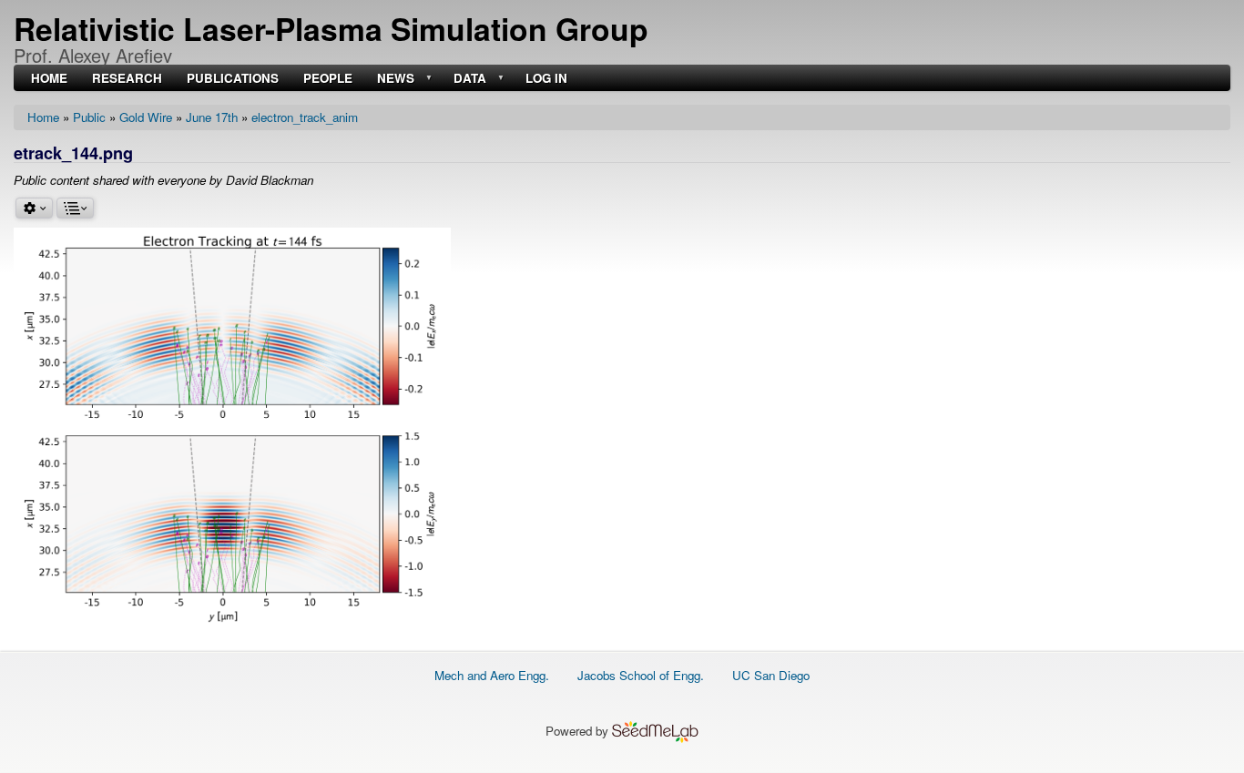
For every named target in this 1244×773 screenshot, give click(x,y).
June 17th (212, 117)
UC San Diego (771, 675)
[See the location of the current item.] (75, 208)
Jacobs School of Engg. (640, 675)
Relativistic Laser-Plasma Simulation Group (331, 28)
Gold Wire (145, 117)
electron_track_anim (304, 117)
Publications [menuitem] (233, 79)
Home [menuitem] (49, 79)
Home (43, 117)
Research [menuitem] (127, 79)
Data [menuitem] (468, 79)
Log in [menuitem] (546, 79)
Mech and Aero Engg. (491, 675)
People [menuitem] (327, 79)
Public (89, 117)
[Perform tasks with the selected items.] (34, 208)
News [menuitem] (393, 79)
